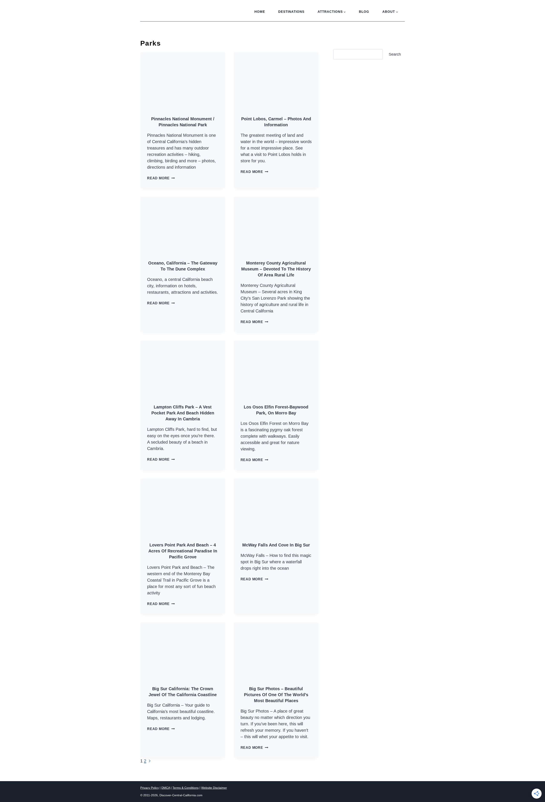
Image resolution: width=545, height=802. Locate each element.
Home (259, 11)
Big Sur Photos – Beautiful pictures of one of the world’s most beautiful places (276, 694)
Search (395, 54)
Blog (364, 11)
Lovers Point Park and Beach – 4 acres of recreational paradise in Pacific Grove (182, 551)
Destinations (291, 11)
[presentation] (182, 80)
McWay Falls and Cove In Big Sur (276, 545)
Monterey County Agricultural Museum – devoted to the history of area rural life (276, 269)
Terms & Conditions (185, 787)
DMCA (165, 787)
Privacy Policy (149, 787)
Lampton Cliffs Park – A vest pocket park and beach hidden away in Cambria (182, 413)
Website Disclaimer (214, 787)
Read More (161, 178)
